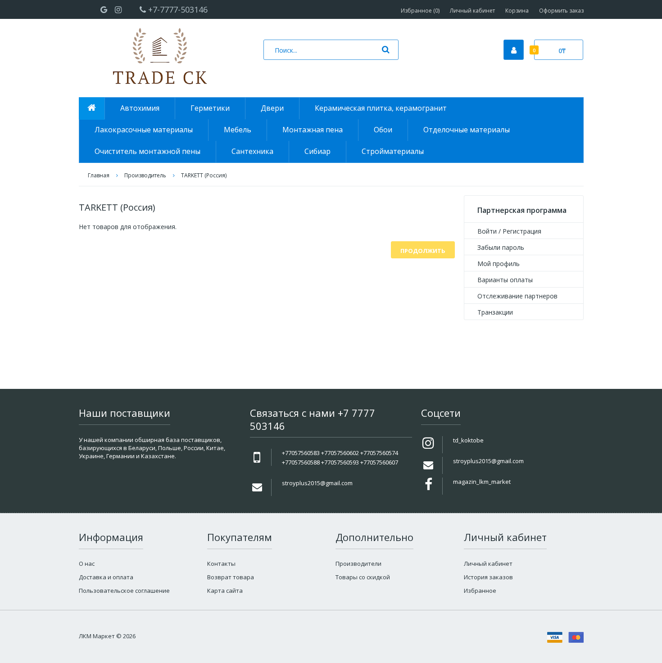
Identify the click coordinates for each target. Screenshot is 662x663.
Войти (487, 231)
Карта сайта (225, 590)
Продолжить (422, 251)
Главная (98, 175)
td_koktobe (468, 440)
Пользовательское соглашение (124, 590)
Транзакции (495, 312)
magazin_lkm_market (482, 482)
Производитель (145, 175)
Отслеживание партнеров (517, 296)
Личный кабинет (472, 10)
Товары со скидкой (363, 577)
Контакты (221, 563)
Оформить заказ (561, 10)
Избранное (480, 590)
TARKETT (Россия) (204, 175)
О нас (87, 563)
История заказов (488, 577)
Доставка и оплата (106, 577)
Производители (358, 563)
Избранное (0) (420, 10)
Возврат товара (230, 577)
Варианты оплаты (505, 279)
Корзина (517, 10)
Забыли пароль (500, 247)
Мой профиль (498, 263)
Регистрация (522, 231)
